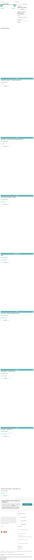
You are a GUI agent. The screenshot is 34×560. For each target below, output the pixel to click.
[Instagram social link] (17, 0)
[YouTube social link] (18, 0)
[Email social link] (16, 0)
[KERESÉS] (33, 3)
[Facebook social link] (15, 0)
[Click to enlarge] (2, 3)
